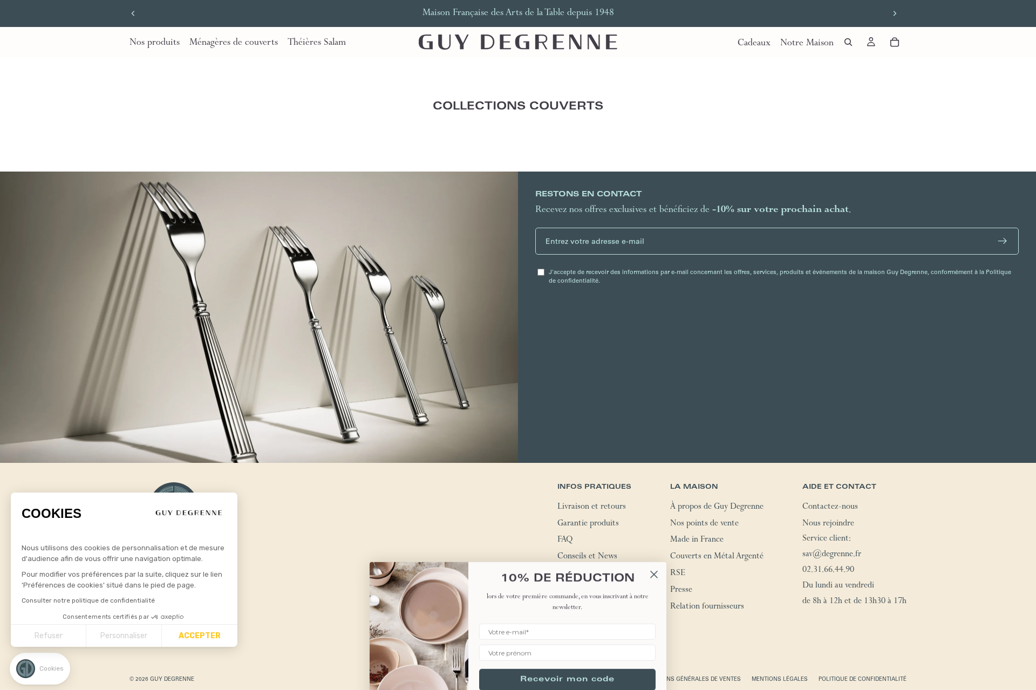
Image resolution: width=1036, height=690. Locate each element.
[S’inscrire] (1002, 241)
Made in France (697, 541)
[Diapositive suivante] (894, 13)
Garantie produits (588, 524)
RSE (677, 574)
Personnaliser (123, 635)
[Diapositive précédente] (133, 13)
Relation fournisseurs (707, 607)
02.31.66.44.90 (828, 571)
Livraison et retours (591, 508)
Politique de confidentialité (862, 679)
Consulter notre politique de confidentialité (88, 600)
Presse (681, 591)
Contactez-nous (830, 508)
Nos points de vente (704, 524)
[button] (40, 669)
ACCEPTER (200, 635)
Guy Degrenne (172, 679)
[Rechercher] (848, 42)
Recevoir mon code (567, 660)
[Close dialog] (654, 555)
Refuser (49, 635)
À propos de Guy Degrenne (717, 508)
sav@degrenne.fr (831, 555)
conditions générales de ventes (690, 679)
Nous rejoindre (828, 524)
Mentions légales (780, 679)
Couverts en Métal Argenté (717, 557)
